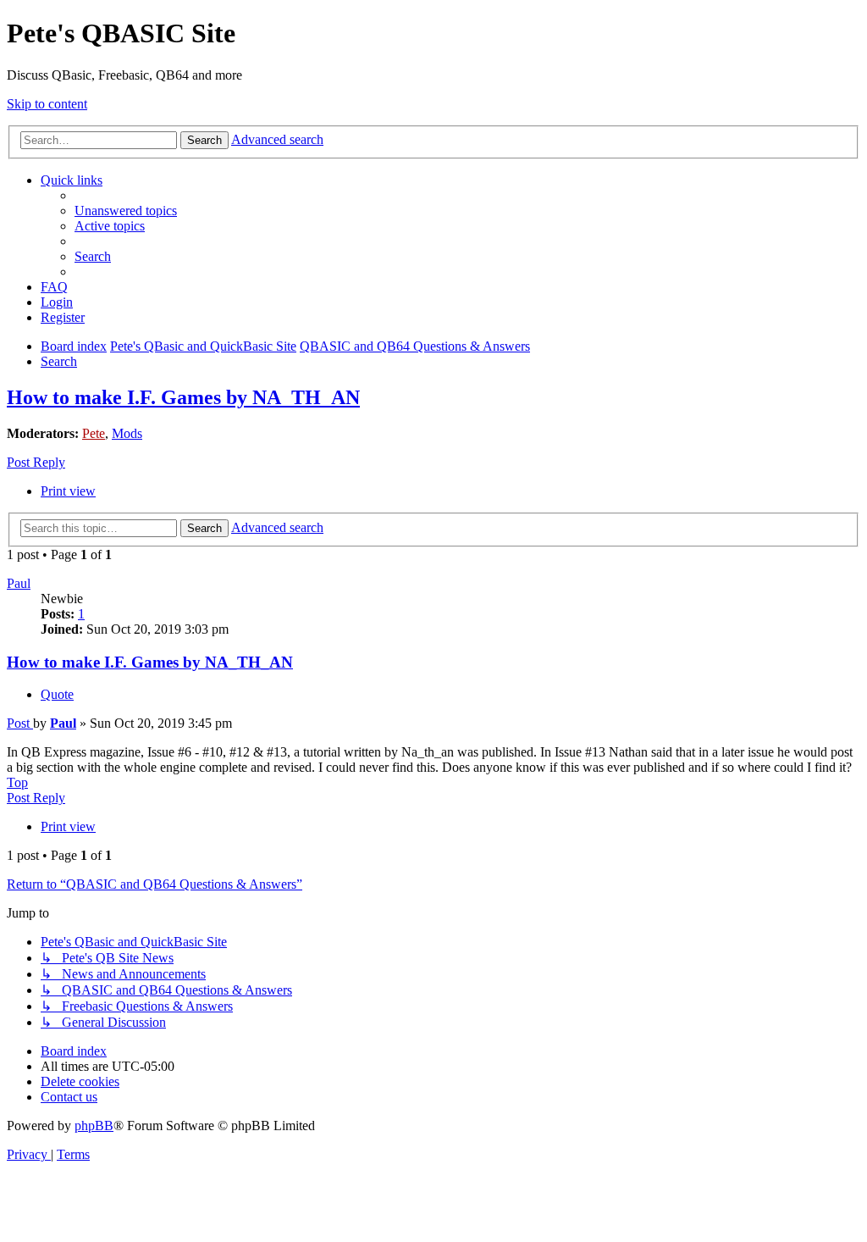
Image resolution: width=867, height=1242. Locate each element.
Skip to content (47, 104)
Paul (18, 583)
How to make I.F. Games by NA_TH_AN (183, 397)
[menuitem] (126, 210)
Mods (127, 433)
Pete (93, 433)
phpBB (94, 1125)
